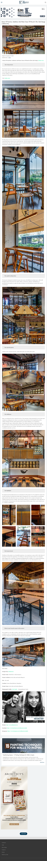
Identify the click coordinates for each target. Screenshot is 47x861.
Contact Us (4, 849)
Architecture (4, 842)
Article (3, 845)
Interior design (4, 847)
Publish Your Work (5, 854)
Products (3, 852)
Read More (42, 762)
